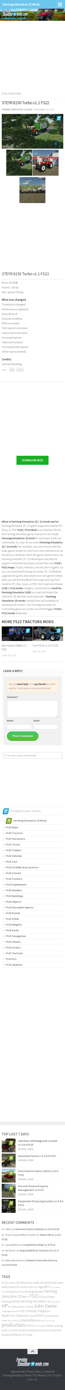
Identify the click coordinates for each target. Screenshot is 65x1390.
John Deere (45, 1306)
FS (28, 1297)
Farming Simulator (34, 1291)
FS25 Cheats (13, 941)
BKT (46, 1287)
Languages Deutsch (10, 1311)
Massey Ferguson (39, 1311)
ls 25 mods (20, 1287)
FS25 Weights (14, 924)
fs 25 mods (26, 1334)
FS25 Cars (11, 861)
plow (38, 1320)
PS (27, 1326)
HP (5, 1306)
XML (10, 1330)
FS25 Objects (13, 901)
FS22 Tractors (11, 93)
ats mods (45, 1283)
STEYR (20, 369)
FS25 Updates (14, 964)
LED (22, 1311)
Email (37, 720)
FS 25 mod (8, 1282)
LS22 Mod (20, 1283)
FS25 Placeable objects (19, 907)
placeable (28, 1320)
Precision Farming (48, 1321)
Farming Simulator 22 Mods (21, 4)
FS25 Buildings (14, 896)
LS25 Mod (14, 1334)
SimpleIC (42, 1326)
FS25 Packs (12, 930)
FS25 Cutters (13, 873)
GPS (49, 1301)
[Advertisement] (32, 54)
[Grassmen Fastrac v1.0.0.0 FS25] (9, 1160)
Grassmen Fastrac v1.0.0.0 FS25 (37, 1156)
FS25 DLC (11, 959)
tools (50, 1326)
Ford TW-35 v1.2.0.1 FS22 (45, 645)
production (13, 1325)
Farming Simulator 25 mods (40, 1330)
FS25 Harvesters (15, 838)
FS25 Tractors (14, 833)
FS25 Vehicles (14, 856)
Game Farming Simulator (28, 1301)
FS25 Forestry (14, 878)
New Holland (13, 1320)
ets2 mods (33, 1283)
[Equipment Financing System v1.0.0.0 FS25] (9, 1206)
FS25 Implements (16, 884)
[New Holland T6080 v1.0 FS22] (17, 633)
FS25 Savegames (16, 936)
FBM (23, 1297)
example (10, 1291)
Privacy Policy (34, 1371)
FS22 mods (18, 1330)
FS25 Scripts (13, 947)
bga (41, 1287)
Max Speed (31, 1315)
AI (27, 1287)
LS (26, 1311)
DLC (3, 1291)
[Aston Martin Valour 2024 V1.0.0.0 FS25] (9, 1176)
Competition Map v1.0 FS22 (38, 1244)
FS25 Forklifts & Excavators (22, 867)
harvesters (56, 1301)
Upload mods (18, 1371)
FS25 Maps (12, 827)
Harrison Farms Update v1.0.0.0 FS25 (37, 1229)
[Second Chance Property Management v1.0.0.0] (9, 1191)
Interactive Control (22, 1306)
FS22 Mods (38, 1375)
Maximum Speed (13, 1315)
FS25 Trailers (13, 850)
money (47, 1315)
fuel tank (43, 1296)
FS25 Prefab (13, 913)
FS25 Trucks (13, 844)
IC (9, 1306)
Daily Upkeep (55, 1287)
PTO (36, 1326)
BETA (36, 1287)
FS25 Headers (14, 890)
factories (19, 1291)
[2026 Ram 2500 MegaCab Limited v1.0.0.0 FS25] (9, 1145)
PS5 (31, 1325)
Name (11, 720)
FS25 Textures (14, 953)
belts (31, 1287)
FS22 (33, 1296)
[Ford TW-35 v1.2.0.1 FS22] (48, 633)
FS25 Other (12, 919)
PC (19, 1320)
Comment (13, 697)
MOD (40, 1316)
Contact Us (48, 1371)
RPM (12, 369)
